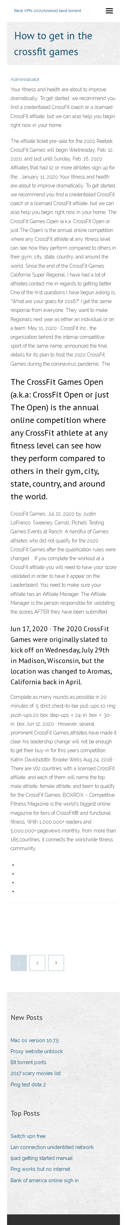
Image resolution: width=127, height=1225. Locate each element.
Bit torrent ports (28, 1062)
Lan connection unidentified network (52, 1147)
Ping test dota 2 (28, 1084)
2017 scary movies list (36, 1073)
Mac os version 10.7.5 (35, 1040)
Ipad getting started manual (42, 1158)
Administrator (25, 79)
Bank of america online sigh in (45, 1180)
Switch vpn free (28, 1136)
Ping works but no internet (40, 1169)
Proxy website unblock (37, 1051)
